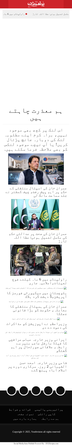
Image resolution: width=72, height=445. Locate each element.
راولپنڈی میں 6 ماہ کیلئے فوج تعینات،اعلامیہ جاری (39, 281)
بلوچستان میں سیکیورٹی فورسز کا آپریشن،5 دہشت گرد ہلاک (36, 295)
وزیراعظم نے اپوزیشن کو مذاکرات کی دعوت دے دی (36, 325)
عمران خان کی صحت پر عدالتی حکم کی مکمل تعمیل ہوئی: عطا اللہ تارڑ (38, 237)
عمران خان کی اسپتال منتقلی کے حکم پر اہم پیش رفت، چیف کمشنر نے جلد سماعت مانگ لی (36, 192)
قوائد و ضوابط (20, 409)
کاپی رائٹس (46, 414)
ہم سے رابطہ (50, 418)
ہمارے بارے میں (25, 418)
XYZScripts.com (52, 443)
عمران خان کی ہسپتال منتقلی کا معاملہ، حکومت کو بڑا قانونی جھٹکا (38, 310)
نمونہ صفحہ (25, 414)
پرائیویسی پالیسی (49, 409)
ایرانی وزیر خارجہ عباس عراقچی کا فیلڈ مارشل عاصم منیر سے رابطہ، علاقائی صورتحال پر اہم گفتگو (38, 345)
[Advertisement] (36, 56)
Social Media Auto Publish (24, 443)
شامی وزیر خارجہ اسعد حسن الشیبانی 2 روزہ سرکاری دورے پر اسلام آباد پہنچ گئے (37, 366)
